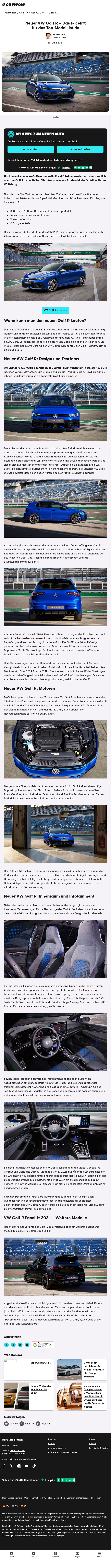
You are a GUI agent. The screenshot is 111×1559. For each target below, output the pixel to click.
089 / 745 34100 (17, 1450)
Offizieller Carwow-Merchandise (62, 1452)
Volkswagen (10, 12)
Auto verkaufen (80, 149)
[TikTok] (34, 1467)
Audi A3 (65, 236)
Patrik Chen (59, 34)
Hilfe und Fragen (12, 1439)
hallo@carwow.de (17, 1454)
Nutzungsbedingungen (12, 1498)
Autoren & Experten (57, 1448)
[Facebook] (4, 1467)
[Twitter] (12, 1467)
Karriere (92, 1443)
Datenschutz (59, 1498)
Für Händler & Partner (99, 1448)
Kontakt (51, 1443)
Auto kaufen (30, 149)
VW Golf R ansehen (55, 310)
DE (7, 1506)
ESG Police (47, 1498)
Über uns (52, 1439)
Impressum (96, 1498)
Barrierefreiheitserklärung (78, 1498)
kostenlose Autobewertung (56, 160)
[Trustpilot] (75, 167)
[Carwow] (13, 4)
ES (25, 1506)
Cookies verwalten (32, 1498)
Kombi (70, 345)
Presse (92, 1439)
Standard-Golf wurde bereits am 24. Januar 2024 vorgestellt (46, 367)
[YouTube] (27, 1467)
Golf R (22, 12)
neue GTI (101, 367)
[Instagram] (19, 1467)
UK (16, 1506)
